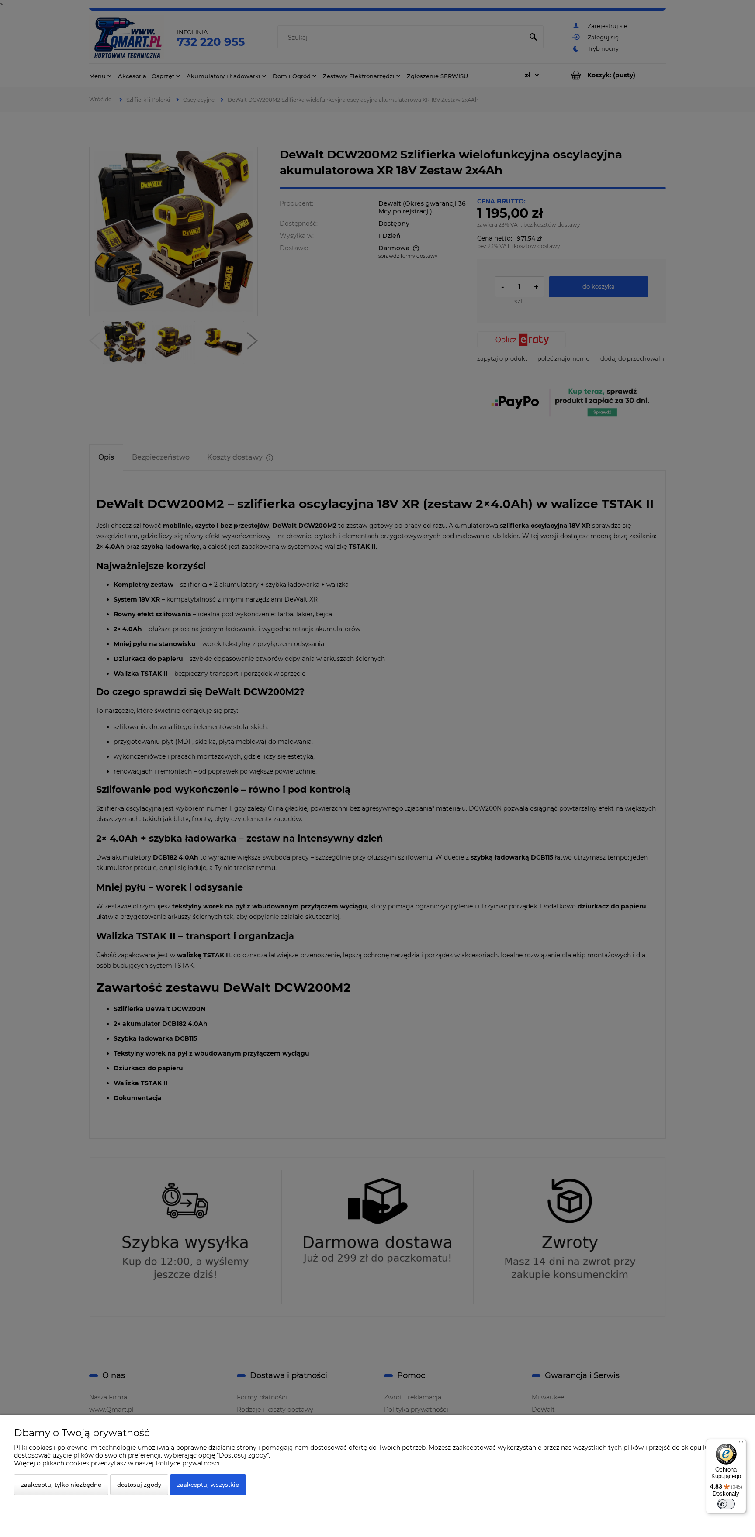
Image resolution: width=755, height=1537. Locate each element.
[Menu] (741, 1444)
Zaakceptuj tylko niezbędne (61, 1484)
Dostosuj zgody (139, 1484)
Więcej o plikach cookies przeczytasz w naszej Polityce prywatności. (117, 1463)
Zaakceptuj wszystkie (208, 1484)
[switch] (726, 1504)
